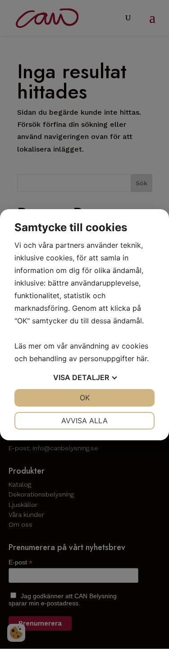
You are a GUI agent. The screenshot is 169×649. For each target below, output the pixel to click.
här (142, 358)
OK (85, 397)
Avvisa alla (84, 420)
